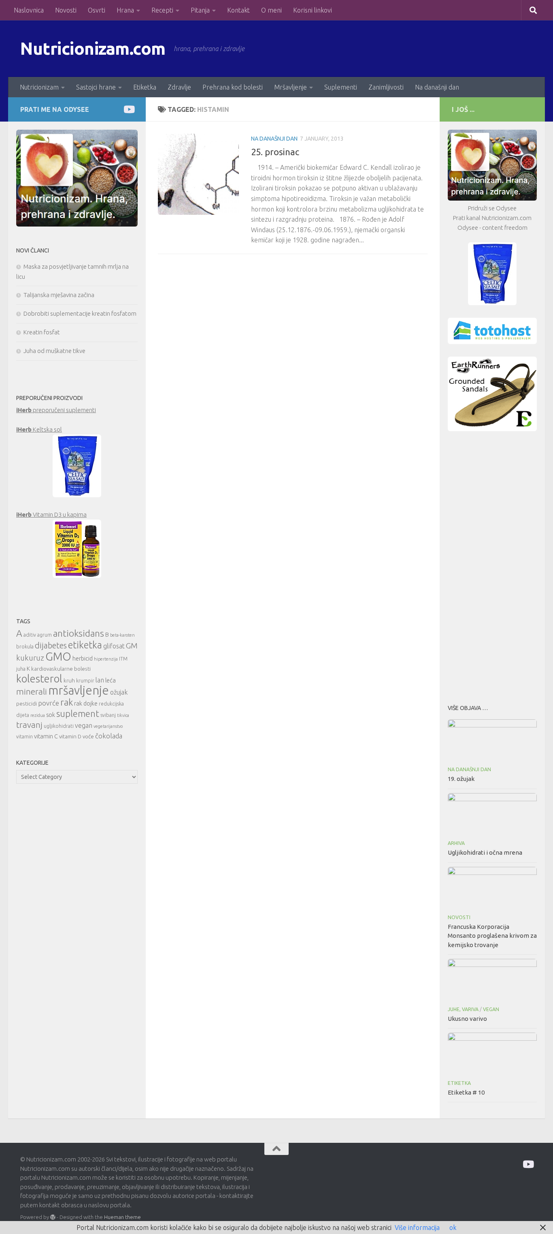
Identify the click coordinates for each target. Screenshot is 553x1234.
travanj (29, 724)
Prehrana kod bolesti (232, 87)
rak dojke (86, 703)
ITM (123, 658)
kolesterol (39, 678)
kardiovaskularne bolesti (61, 668)
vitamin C (46, 736)
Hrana (125, 10)
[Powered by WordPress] (52, 1217)
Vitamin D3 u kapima (51, 514)
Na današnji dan (437, 87)
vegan (83, 725)
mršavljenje (78, 690)
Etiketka (144, 87)
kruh (69, 680)
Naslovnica (29, 10)
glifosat (114, 646)
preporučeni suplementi (56, 409)
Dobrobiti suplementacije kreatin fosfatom (79, 313)
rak (66, 702)
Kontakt (238, 10)
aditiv (29, 634)
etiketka (85, 644)
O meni (271, 10)
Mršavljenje (290, 87)
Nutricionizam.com (93, 48)
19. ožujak (461, 778)
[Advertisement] (492, 565)
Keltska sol (39, 429)
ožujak (119, 692)
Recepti (162, 10)
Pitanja (200, 10)
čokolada (108, 736)
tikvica (123, 715)
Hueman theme (122, 1217)
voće (88, 736)
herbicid (82, 658)
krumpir (85, 680)
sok (50, 714)
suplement (77, 713)
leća (110, 680)
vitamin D (70, 736)
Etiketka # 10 (466, 1092)
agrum (44, 634)
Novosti (66, 10)
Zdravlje (179, 87)
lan (100, 680)
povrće (48, 703)
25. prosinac (275, 152)
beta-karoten (122, 635)
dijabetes (51, 645)
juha (21, 669)
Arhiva (456, 843)
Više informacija (417, 1227)
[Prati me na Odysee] (128, 109)
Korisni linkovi (312, 10)
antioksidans (78, 633)
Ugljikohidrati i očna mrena (485, 852)
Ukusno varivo (467, 1018)
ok (452, 1227)
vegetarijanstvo (108, 726)
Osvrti (96, 10)
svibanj (108, 715)
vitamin (24, 736)
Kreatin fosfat (41, 332)
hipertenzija (106, 659)
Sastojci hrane (96, 87)
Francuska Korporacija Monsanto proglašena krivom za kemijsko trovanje (492, 935)
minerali (31, 691)
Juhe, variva (463, 1009)
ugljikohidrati (59, 726)
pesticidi (26, 703)
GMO (58, 656)
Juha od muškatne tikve (54, 350)
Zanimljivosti (386, 87)
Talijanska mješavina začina (58, 294)
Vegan (491, 1009)
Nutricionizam (39, 87)
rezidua (37, 715)
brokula (25, 646)
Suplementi (340, 87)
